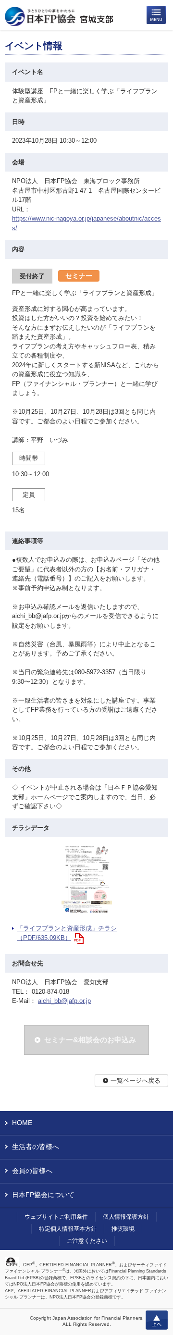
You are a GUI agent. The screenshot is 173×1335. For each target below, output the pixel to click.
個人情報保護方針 (126, 1216)
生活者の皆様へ (35, 1146)
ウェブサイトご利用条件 (56, 1216)
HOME (22, 1122)
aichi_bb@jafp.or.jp (64, 1000)
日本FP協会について (43, 1195)
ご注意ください (87, 1240)
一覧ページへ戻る (136, 1080)
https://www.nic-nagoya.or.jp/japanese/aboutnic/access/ (86, 223)
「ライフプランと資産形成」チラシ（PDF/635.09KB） (67, 933)
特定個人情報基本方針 (68, 1228)
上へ (156, 1320)
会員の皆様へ (32, 1170)
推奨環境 (123, 1228)
